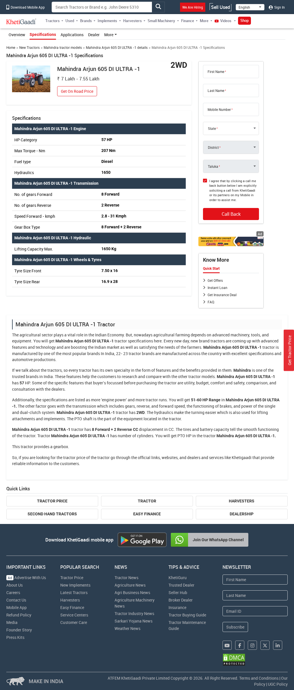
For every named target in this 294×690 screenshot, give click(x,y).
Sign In (279, 7)
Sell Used (220, 7)
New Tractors (29, 47)
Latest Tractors (74, 592)
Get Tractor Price (289, 350)
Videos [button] (225, 20)
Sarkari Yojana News (133, 621)
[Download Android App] (142, 540)
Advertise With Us (27, 577)
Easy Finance (147, 514)
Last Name (216, 90)
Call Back (231, 214)
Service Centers (74, 615)
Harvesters (241, 501)
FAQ (211, 302)
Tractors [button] (52, 20)
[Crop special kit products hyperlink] (231, 241)
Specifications (43, 34)
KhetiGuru (178, 577)
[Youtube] (227, 645)
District (213, 147)
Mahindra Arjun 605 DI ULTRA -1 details (117, 47)
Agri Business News (132, 592)
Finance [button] (187, 20)
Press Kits (15, 637)
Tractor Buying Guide (187, 615)
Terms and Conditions (258, 678)
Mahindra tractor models (63, 47)
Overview (17, 34)
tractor (121, 341)
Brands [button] (86, 20)
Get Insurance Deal (222, 294)
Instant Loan (217, 287)
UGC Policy (278, 684)
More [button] (204, 20)
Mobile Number (219, 109)
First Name (216, 71)
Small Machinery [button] (161, 20)
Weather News (127, 628)
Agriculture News (130, 585)
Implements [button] (107, 20)
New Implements (75, 585)
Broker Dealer (181, 600)
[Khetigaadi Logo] (21, 21)
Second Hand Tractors (52, 514)
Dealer (94, 34)
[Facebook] (239, 645)
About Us (14, 585)
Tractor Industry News (134, 613)
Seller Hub (178, 592)
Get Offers (215, 280)
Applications (72, 34)
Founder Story (19, 630)
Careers (13, 592)
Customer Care (73, 622)
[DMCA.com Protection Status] (234, 659)
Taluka (213, 166)
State (212, 128)
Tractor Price (52, 501)
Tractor (147, 501)
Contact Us (16, 600)
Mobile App (16, 607)
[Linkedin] (277, 645)
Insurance (177, 607)
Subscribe (235, 627)
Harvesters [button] (132, 20)
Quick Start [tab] (211, 269)
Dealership (242, 514)
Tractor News (126, 577)
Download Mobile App (27, 7)
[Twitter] (265, 645)
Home (10, 47)
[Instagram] (252, 645)
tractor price (74, 457)
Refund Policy (18, 615)
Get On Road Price (77, 91)
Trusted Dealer (181, 585)
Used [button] (69, 20)
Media (12, 622)
